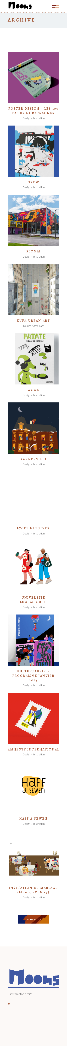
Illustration (38, 118)
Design (26, 118)
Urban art (38, 325)
